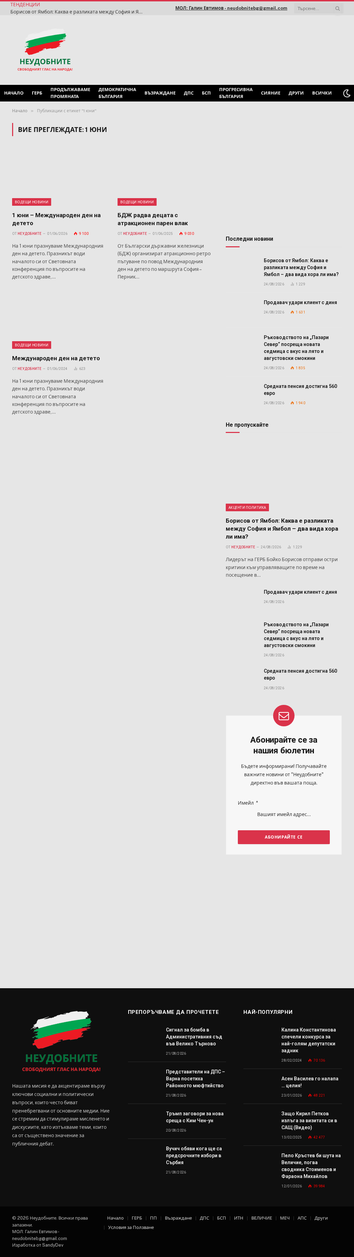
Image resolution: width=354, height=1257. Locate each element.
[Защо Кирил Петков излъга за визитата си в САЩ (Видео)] (259, 1121)
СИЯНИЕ (270, 93)
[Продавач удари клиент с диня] (242, 310)
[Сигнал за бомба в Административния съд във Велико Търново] (144, 1038)
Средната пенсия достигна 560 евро (300, 389)
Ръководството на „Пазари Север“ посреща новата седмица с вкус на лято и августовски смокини (296, 348)
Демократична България (117, 93)
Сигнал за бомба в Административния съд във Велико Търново (194, 1036)
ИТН (238, 1218)
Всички (322, 93)
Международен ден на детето (56, 358)
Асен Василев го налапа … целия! (309, 1082)
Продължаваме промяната (70, 93)
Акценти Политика (247, 507)
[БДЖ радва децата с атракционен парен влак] (164, 177)
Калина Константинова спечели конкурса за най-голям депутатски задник (308, 1040)
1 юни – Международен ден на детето (56, 219)
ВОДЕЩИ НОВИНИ (31, 202)
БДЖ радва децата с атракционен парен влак (153, 219)
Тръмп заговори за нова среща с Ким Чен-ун (195, 1117)
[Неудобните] (45, 50)
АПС (302, 1218)
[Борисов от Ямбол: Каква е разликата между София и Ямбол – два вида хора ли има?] (242, 268)
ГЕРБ (37, 93)
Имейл (248, 803)
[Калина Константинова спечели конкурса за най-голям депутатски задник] (259, 1038)
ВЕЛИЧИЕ (261, 1218)
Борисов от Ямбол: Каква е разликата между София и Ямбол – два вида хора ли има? (79, 12)
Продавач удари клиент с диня (300, 302)
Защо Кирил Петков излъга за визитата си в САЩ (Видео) (309, 1120)
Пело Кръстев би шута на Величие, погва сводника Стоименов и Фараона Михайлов (311, 1166)
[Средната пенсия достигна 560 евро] (242, 394)
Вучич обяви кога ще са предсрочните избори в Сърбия (194, 1155)
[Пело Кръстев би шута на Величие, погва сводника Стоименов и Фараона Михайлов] (259, 1163)
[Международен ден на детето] (58, 321)
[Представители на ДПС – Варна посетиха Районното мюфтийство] (144, 1079)
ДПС (189, 93)
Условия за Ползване (131, 1227)
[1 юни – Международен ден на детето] (58, 177)
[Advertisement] (255, 49)
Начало (14, 93)
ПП (153, 1218)
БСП (206, 93)
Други (296, 93)
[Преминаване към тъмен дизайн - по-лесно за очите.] (346, 93)
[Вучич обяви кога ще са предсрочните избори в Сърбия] (144, 1156)
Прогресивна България (236, 93)
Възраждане (160, 93)
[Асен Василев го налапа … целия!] (259, 1086)
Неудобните (29, 234)
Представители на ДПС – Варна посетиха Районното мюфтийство (195, 1078)
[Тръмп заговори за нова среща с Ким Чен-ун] (144, 1121)
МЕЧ (285, 1218)
